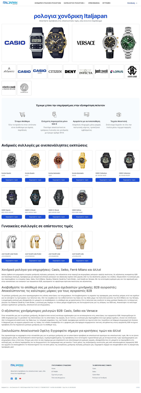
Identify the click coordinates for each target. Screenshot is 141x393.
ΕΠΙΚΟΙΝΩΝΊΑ (94, 3)
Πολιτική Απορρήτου (58, 378)
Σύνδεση (131, 3)
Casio (94, 368)
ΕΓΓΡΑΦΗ (106, 3)
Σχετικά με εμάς (57, 374)
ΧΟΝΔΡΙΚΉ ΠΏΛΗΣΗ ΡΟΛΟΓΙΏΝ (48, 3)
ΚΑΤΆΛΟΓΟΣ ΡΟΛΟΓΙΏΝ (74, 3)
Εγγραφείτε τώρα (12, 180)
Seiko (94, 371)
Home (53, 368)
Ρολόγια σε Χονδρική (99, 378)
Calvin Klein (96, 374)
